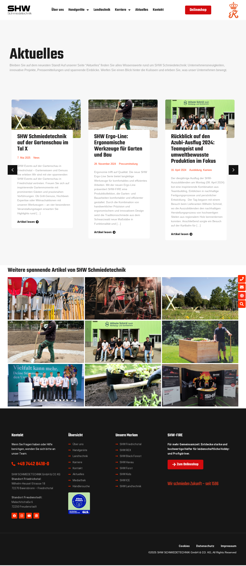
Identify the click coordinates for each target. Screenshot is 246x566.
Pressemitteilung (128, 163)
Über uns (58, 10)
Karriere (120, 10)
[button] (12, 170)
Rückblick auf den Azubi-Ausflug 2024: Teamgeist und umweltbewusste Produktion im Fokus (193, 149)
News (36, 157)
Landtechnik (102, 10)
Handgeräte (76, 10)
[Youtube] (29, 516)
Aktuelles (141, 10)
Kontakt (158, 10)
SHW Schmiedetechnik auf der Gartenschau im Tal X (42, 142)
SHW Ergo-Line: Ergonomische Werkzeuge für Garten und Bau (118, 146)
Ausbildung (195, 170)
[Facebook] (14, 516)
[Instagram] (22, 516)
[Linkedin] (36, 516)
